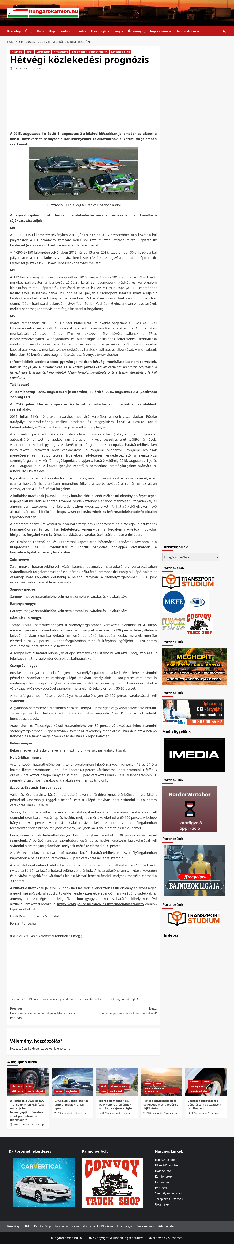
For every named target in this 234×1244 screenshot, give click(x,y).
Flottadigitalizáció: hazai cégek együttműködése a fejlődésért (160, 1104)
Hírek (29, 51)
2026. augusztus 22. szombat (72, 1113)
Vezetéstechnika (198, 1091)
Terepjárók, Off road (169, 1199)
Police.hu (29, 923)
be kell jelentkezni (56, 1048)
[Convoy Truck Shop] (112, 1182)
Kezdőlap (14, 31)
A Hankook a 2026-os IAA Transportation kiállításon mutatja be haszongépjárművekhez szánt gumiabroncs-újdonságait (28, 1110)
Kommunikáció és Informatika (154, 1090)
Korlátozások (61, 51)
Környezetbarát (119, 1086)
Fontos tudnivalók (73, 31)
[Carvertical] (44, 1182)
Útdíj (28, 31)
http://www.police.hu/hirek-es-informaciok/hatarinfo (100, 511)
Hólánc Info (163, 1171)
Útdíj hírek (162, 1204)
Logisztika (71, 1091)
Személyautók (197, 1086)
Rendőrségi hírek (120, 51)
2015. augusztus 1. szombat (27, 68)
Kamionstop (54, 999)
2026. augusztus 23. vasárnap (28, 1124)
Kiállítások (17, 1091)
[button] (224, 31)
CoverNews (155, 1238)
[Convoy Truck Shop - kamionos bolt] (199, 624)
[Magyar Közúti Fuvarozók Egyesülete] (173, 601)
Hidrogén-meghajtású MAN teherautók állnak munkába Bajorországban (116, 1104)
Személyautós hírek (168, 1193)
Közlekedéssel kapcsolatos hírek (89, 51)
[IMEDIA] (194, 754)
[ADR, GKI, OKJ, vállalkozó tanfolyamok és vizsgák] (188, 582)
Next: (127, 1010)
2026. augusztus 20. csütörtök (161, 1113)
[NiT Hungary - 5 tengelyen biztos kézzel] (194, 870)
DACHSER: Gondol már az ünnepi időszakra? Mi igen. (71, 1104)
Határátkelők (25, 999)
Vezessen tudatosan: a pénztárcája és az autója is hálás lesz (204, 1104)
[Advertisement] (83, 102)
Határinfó (17, 51)
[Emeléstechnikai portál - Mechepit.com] (194, 666)
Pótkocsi (161, 1188)
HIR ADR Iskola (165, 1160)
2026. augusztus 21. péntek (116, 1113)
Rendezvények (35, 1091)
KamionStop (46, 31)
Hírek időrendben (167, 1165)
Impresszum (159, 31)
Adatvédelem (186, 31)
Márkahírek (116, 1091)
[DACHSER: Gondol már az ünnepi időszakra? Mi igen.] (72, 1082)
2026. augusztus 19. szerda (205, 1113)
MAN (103, 1091)
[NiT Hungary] (197, 601)
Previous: (42, 1013)
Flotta (148, 1083)
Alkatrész (17, 1086)
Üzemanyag (136, 31)
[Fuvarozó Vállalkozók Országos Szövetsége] (173, 624)
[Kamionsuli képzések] (193, 712)
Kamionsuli (162, 1182)
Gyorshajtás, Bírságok (107, 31)
